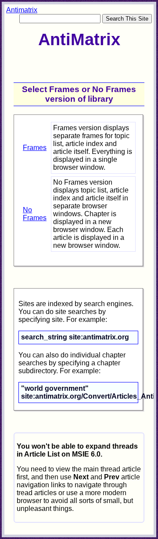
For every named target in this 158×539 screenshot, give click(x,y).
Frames (35, 147)
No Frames (35, 213)
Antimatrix (21, 10)
